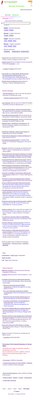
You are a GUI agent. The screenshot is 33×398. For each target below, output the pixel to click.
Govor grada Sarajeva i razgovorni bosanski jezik (16, 109)
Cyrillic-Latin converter (9, 380)
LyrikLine (4, 274)
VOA (6, 260)
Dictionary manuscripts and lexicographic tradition (17, 201)
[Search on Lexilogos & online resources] (31, 3)
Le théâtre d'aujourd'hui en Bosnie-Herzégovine (16, 279)
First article (6, 360)
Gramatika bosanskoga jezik (10, 115)
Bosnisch (4, 148)
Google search (16, 51)
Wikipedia (6, 51)
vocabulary (12, 64)
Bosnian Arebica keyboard (11, 98)
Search (9, 388)
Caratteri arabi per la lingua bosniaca (13, 223)
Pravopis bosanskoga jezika (10, 119)
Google (10, 40)
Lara (5, 40)
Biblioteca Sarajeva (7, 270)
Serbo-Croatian (7, 377)
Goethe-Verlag (6, 62)
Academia (25, 243)
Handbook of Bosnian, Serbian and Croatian (15, 132)
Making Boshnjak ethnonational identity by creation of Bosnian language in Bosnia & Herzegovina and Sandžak (17, 155)
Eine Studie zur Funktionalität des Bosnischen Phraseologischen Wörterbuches (15, 74)
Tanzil (3, 333)
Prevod (6, 30)
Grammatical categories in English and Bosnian (15, 136)
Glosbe (11, 30)
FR (31, 5)
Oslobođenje (6, 255)
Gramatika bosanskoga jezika (10, 140)
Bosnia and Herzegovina (26, 9)
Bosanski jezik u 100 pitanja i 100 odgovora (14, 123)
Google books (24, 51)
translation (6, 337)
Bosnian (29, 363)
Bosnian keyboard (8, 93)
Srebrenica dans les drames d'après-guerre (15, 297)
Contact (27, 388)
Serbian (12, 69)
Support (30, 1)
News (14, 388)
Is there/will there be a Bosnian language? (14, 160)
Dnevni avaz (14, 255)
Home (4, 388)
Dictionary (5, 18)
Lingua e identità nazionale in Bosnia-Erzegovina (16, 183)
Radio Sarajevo (6, 258)
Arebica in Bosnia (7, 209)
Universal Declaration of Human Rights (14, 363)
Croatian (5, 69)
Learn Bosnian (6, 103)
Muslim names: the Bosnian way (11, 81)
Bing (14, 40)
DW (3, 260)
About (20, 388)
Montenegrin (28, 377)
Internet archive (16, 243)
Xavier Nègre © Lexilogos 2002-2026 (16, 394)
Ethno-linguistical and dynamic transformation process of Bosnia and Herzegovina (15, 166)
